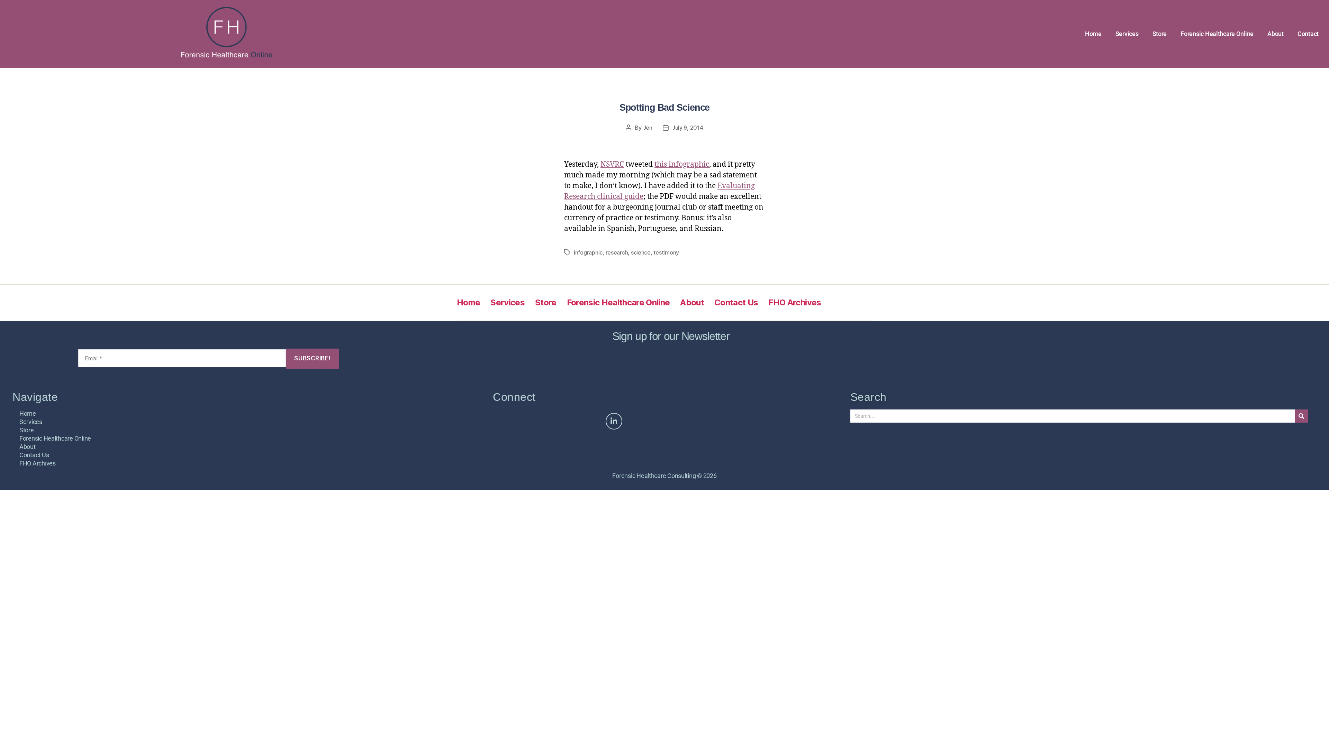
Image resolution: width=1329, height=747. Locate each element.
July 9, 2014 (687, 127)
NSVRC (612, 164)
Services (1127, 33)
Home (1093, 33)
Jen (647, 127)
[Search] (1301, 416)
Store (1159, 33)
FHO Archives (794, 302)
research (617, 252)
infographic (588, 252)
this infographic (681, 164)
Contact (1308, 33)
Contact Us (736, 302)
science (641, 252)
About (1275, 33)
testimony (666, 252)
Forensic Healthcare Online (1217, 33)
